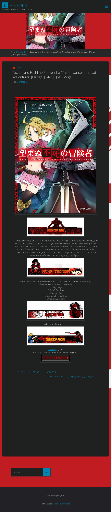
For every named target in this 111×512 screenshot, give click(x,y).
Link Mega (53, 349)
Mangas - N (21, 52)
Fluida (55, 503)
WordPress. (65, 503)
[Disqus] (55, 415)
